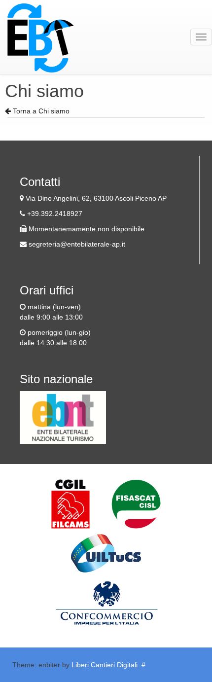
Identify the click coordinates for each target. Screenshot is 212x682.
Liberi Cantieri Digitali (104, 665)
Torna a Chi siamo (40, 111)
